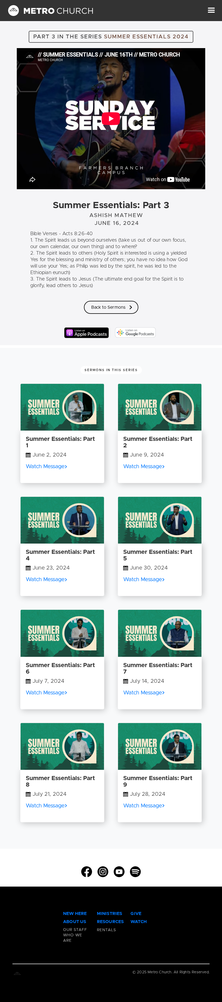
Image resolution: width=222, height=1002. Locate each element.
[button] (211, 10)
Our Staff (75, 930)
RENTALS (106, 930)
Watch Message (45, 466)
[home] (50, 10)
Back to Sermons (108, 307)
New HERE (75, 913)
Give (135, 913)
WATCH (138, 922)
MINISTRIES (109, 913)
